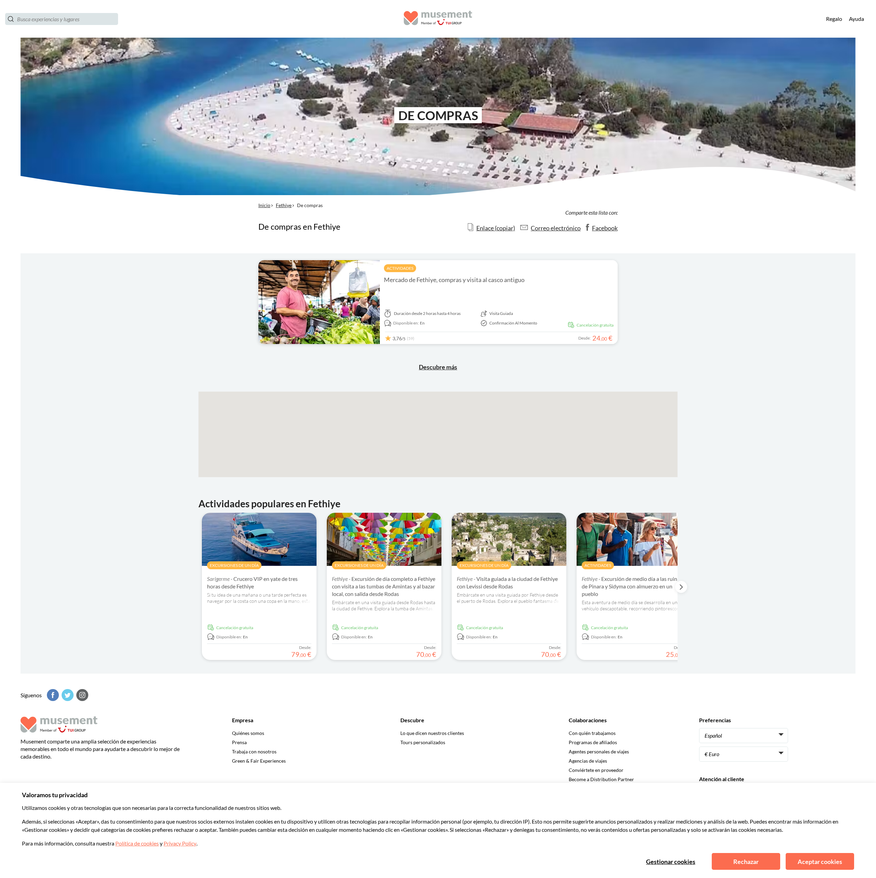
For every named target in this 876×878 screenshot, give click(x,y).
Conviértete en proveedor (596, 770)
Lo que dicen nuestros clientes (432, 733)
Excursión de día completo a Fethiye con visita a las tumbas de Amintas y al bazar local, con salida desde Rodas (383, 586)
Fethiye (284, 205)
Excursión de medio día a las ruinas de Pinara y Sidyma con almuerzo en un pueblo (632, 586)
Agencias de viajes (588, 761)
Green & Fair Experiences (259, 761)
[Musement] (438, 19)
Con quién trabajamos (592, 733)
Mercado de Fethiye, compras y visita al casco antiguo (454, 279)
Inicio (264, 205)
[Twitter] (67, 695)
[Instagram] (81, 695)
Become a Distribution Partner (601, 779)
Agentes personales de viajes (599, 751)
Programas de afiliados (593, 742)
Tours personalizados (422, 742)
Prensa (239, 742)
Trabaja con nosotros (254, 751)
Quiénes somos (248, 733)
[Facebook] (52, 695)
